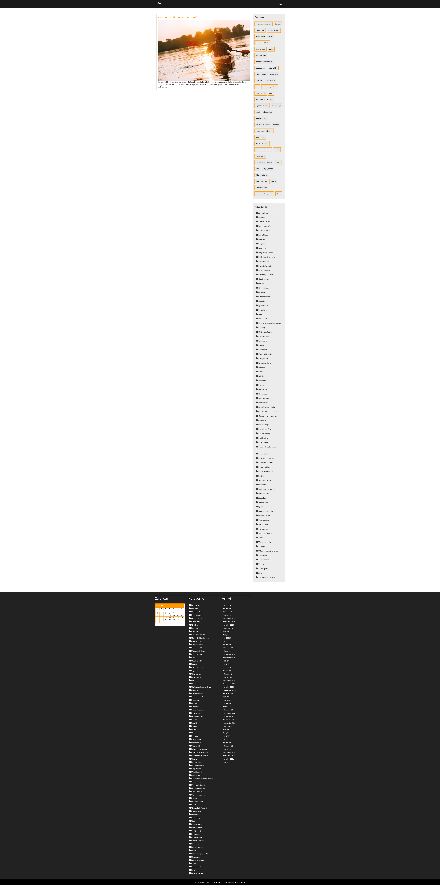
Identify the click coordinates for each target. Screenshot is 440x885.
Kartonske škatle (265, 332)
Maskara (261, 385)
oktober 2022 (229, 720)
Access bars (263, 213)
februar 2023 (228, 710)
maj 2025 (227, 638)
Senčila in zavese (264, 480)
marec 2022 (228, 743)
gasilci (271, 49)
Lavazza (261, 367)
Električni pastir (264, 261)
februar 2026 (228, 612)
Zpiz (260, 573)
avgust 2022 (228, 726)
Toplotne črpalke (265, 533)
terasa (278, 162)
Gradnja (261, 292)
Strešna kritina (264, 515)
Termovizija (263, 524)
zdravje (273, 181)
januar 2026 (228, 615)
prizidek (276, 125)
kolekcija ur (274, 74)
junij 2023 (227, 700)
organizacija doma (262, 106)
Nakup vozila (263, 394)
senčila (277, 150)
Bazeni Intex (263, 235)
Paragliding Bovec (265, 429)
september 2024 (230, 658)
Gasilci (261, 283)
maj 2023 (227, 703)
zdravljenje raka (261, 187)
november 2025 (229, 622)
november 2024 (229, 654)
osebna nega (276, 106)
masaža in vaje (261, 93)
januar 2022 (228, 749)
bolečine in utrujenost (263, 24)
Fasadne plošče (264, 270)
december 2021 (229, 752)
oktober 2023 (229, 687)
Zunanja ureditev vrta (266, 577)
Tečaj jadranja (263, 520)
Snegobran (262, 498)
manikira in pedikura (270, 87)
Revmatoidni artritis (266, 458)
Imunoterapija (263, 310)
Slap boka (262, 485)
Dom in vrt (262, 248)
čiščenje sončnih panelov (264, 194)
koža (257, 87)
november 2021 (229, 756)
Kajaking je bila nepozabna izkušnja (179, 17)
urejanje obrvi (268, 169)
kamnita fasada (261, 74)
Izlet (260, 314)
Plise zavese (263, 442)
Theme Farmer (240, 882)
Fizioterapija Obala (266, 275)
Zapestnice (262, 555)
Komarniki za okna (265, 354)
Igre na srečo (263, 305)
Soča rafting (263, 502)
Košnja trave (263, 358)
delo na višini (260, 36)
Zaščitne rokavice (265, 560)
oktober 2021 (229, 759)
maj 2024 (227, 664)
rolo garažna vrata (262, 143)
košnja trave (270, 80)
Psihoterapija (263, 454)
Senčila (261, 476)
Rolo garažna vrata (265, 471)
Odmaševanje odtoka (266, 407)
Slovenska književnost (267, 489)
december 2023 (229, 680)
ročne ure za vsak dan (263, 150)
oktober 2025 (229, 625)
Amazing (261, 217)
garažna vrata (260, 49)
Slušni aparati (263, 493)
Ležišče (261, 376)
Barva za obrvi (264, 230)
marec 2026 (228, 609)
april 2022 (227, 739)
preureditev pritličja (263, 125)
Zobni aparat (263, 568)
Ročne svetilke (264, 467)
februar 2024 (228, 674)
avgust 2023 (228, 694)
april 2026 (227, 605)
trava (257, 169)
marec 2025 (228, 644)
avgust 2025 (228, 628)
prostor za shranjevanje (264, 131)
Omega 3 (262, 420)
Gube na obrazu (264, 296)
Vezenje (261, 546)
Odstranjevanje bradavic (268, 411)
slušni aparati (260, 156)
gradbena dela (261, 55)
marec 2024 (228, 671)
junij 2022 (227, 733)
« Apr (157, 624)
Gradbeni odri (263, 288)
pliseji (258, 112)
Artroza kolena (264, 222)
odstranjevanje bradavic (264, 99)
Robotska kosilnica (266, 462)
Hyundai (261, 301)
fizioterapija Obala (262, 43)
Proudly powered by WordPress (216, 882)
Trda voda (262, 538)
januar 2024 (228, 677)
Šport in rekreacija (265, 511)
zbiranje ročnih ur (262, 175)
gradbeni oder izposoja (264, 62)
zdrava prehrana (261, 181)
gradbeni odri (260, 68)
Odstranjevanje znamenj (267, 416)
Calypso (278, 24)
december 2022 (229, 713)
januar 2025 (228, 651)
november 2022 (229, 716)
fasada (270, 36)
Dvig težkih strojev (265, 252)
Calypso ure (260, 30)
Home (280, 5)
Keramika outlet (264, 336)
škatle (279, 194)
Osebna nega (263, 425)
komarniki (259, 80)
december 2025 (229, 618)
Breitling (261, 239)
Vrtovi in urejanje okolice (268, 551)
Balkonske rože (264, 226)
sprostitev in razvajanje (264, 162)
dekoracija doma (273, 30)
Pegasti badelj (264, 433)
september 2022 (230, 723)
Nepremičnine (263, 402)
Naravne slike (263, 398)
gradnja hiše (273, 68)
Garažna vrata (263, 279)
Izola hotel (262, 319)
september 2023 (230, 690)
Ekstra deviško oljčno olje (268, 257)
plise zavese (267, 112)
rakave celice (260, 137)
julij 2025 (227, 631)
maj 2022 (227, 736)
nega (271, 93)
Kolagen (261, 345)
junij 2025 (227, 635)
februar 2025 (228, 648)
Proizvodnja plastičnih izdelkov (202, 778)
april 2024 (227, 667)
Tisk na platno (264, 529)
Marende (262, 380)
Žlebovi (261, 564)
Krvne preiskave (264, 363)
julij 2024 (227, 661)
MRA (158, 3)
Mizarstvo (262, 389)
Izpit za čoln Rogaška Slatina (269, 323)
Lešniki (261, 372)
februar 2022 (228, 746)
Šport (260, 507)
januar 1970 (228, 762)
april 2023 (227, 707)
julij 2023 (227, 697)
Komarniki (262, 349)
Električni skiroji (264, 266)
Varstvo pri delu (264, 542)
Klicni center (263, 341)
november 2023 (229, 684)
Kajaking (261, 327)
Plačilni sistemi (264, 438)
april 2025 (227, 641)
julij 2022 (227, 729)
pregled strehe (261, 118)
